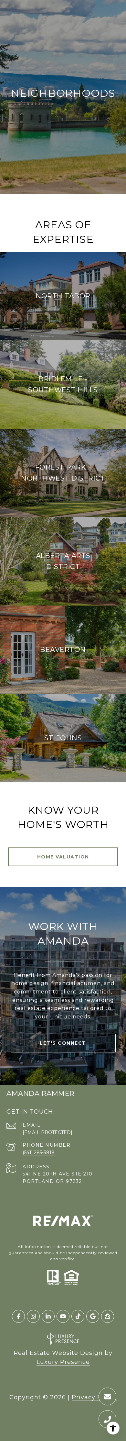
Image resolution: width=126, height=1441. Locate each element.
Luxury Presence (63, 1362)
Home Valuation (63, 857)
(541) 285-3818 (39, 1152)
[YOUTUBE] (63, 1316)
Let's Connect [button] (63, 1043)
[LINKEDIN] (48, 1316)
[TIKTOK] (77, 1316)
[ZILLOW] (107, 1316)
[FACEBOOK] (18, 1316)
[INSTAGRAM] (33, 1316)
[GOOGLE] (92, 1316)
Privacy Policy (94, 1397)
